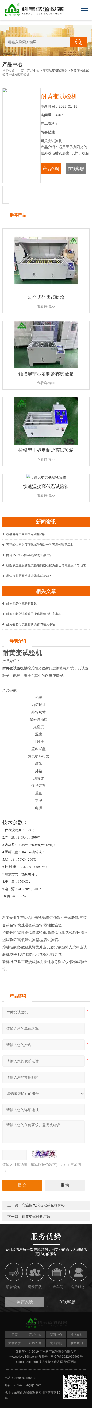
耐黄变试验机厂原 (36, 1217)
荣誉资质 (14, 1343)
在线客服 (76, 168)
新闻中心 (56, 1334)
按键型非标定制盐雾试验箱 (46, 450)
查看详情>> (46, 307)
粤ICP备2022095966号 (67, 1357)
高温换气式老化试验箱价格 (43, 1205)
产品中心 (33, 70)
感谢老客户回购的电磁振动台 (26, 534)
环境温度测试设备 (55, 70)
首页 (15, 1334)
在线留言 (35, 1343)
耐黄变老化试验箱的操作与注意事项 (30, 624)
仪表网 (58, 1362)
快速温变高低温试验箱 (46, 486)
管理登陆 (70, 1362)
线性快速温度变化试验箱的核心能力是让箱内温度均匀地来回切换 (48, 565)
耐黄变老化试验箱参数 (21, 603)
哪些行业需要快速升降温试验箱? (28, 576)
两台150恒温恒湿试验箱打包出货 (28, 555)
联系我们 (77, 1343)
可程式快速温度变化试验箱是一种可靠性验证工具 (40, 544)
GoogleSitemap (27, 1362)
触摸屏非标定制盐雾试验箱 (46, 373)
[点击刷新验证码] (44, 1154)
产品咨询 (51, 168)
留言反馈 (25, 1302)
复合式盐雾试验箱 (46, 297)
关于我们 (56, 1343)
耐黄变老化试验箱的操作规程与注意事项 (33, 614)
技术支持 (77, 1334)
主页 (21, 70)
